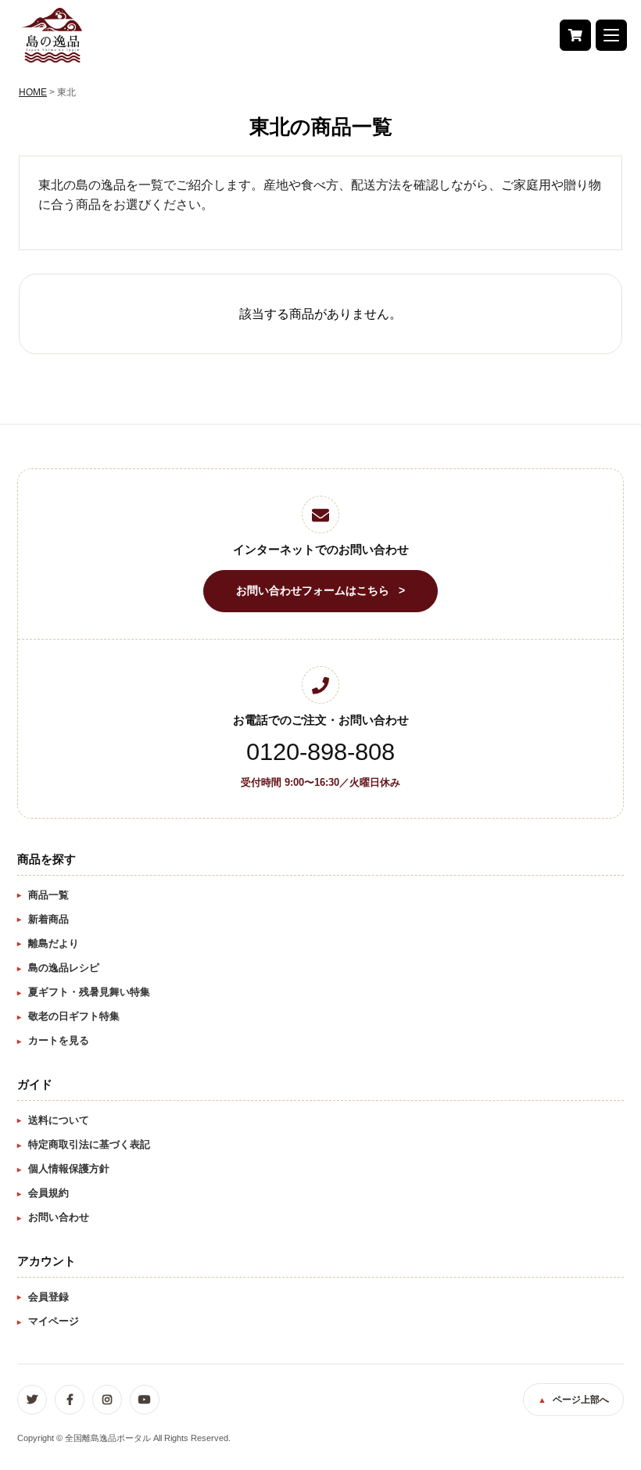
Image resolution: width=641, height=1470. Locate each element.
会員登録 (48, 1297)
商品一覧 (48, 895)
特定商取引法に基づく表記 (89, 1144)
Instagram (107, 1399)
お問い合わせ (58, 1217)
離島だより (53, 943)
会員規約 (48, 1193)
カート (575, 35)
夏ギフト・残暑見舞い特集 (89, 992)
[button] (611, 35)
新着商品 (48, 919)
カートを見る (58, 1040)
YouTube (144, 1399)
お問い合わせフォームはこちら (312, 590)
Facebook (69, 1399)
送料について (58, 1120)
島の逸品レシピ (63, 967)
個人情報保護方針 (68, 1168)
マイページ (53, 1321)
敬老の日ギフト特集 (74, 1016)
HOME (33, 92)
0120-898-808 (320, 752)
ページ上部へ (581, 1399)
